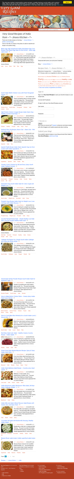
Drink (51, 79)
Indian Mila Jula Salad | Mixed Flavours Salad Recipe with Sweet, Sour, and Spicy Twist (17, 404)
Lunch (14, 330)
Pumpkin (19, 215)
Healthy (8, 126)
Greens (60, 79)
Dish (7, 236)
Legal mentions (5, 472)
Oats (64, 81)
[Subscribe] (14, 54)
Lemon (48, 81)
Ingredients (3, 161)
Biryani (43, 76)
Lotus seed (3, 382)
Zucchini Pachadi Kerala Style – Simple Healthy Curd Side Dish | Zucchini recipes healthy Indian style (17, 220)
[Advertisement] (18, 80)
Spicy (30, 179)
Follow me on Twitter (6, 475)
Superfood (3, 452)
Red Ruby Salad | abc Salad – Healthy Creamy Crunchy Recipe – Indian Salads (17, 334)
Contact (22, 471)
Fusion (24, 310)
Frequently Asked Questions (45, 469)
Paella (18, 161)
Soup (27, 198)
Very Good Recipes (5, 465)
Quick (44, 83)
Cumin (2, 180)
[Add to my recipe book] (9, 52)
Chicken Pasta (13, 310)
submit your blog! (53, 136)
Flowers (19, 452)
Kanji (22, 126)
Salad (7, 347)
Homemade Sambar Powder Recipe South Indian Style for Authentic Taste (18, 280)
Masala (12, 365)
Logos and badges (42, 471)
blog (3, 474)
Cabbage (11, 254)
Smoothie (65, 84)
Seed (22, 382)
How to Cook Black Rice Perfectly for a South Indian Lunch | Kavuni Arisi (18, 316)
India (2, 66)
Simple (2, 236)
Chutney (16, 179)
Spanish (10, 161)
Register (54, 125)
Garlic (58, 79)
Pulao (42, 83)
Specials (47, 85)
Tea (12, 144)
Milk (57, 81)
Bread (46, 76)
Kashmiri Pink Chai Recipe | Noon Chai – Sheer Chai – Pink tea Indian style (18, 130)
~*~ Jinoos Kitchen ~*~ (28, 40)
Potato (39, 84)
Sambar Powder (5, 293)
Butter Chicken (4, 310)
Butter (2, 312)
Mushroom (3, 400)
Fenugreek (19, 107)
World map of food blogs (62, 468)
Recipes (3, 30)
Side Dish (3, 235)
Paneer (66, 81)
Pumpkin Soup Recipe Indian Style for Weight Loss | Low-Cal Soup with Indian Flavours (18, 202)
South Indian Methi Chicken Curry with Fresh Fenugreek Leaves (17, 94)
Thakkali (11, 179)
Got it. (67, 2)
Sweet (6, 417)
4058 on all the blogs (8, 42)
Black (18, 330)
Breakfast (49, 76)
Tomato (25, 179)
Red (16, 347)
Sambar (24, 293)
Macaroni (3, 365)
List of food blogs (60, 466)
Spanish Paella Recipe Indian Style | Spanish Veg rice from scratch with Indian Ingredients (18, 148)
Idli (6, 180)
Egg (22, 66)
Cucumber (15, 433)
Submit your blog (42, 466)
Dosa (10, 180)
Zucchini (9, 235)
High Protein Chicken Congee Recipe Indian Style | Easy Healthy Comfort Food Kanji (17, 113)
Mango (51, 81)
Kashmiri (3, 144)
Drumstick (18, 198)
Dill (1, 435)
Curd (11, 236)
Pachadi (15, 235)
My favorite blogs (12, 29)
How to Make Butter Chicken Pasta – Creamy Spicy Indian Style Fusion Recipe (18, 297)
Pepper (20, 254)
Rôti (14, 66)
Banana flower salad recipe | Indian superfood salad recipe (18, 438)
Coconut (68, 76)
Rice (18, 66)
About (22, 469)
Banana (13, 452)
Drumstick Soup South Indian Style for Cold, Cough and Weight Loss (17, 185)
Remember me (43, 121)
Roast (54, 83)
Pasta (7, 312)
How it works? (42, 468)
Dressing (9, 433)
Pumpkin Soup (4, 215)
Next (14, 456)
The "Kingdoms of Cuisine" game (46, 472)
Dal (29, 254)
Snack (13, 382)
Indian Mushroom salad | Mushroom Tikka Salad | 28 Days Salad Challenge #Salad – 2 (17, 386)
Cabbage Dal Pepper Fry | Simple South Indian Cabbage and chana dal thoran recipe (17, 240)
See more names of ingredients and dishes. (51, 87)
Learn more (60, 5)
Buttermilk (3, 433)
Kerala (28, 235)
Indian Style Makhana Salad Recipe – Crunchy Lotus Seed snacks (17, 369)
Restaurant (48, 83)
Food (26, 126)
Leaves (2, 109)
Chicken (25, 107)
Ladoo (43, 81)
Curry (6, 66)
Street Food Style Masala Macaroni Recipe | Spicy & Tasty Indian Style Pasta (18, 351)
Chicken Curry (4, 107)
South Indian (12, 107)
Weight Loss (11, 198)
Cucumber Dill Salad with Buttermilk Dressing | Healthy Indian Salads (17, 421)
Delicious (46, 79)
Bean (10, 66)
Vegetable (59, 85)
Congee (13, 126)
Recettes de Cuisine (61, 472)
